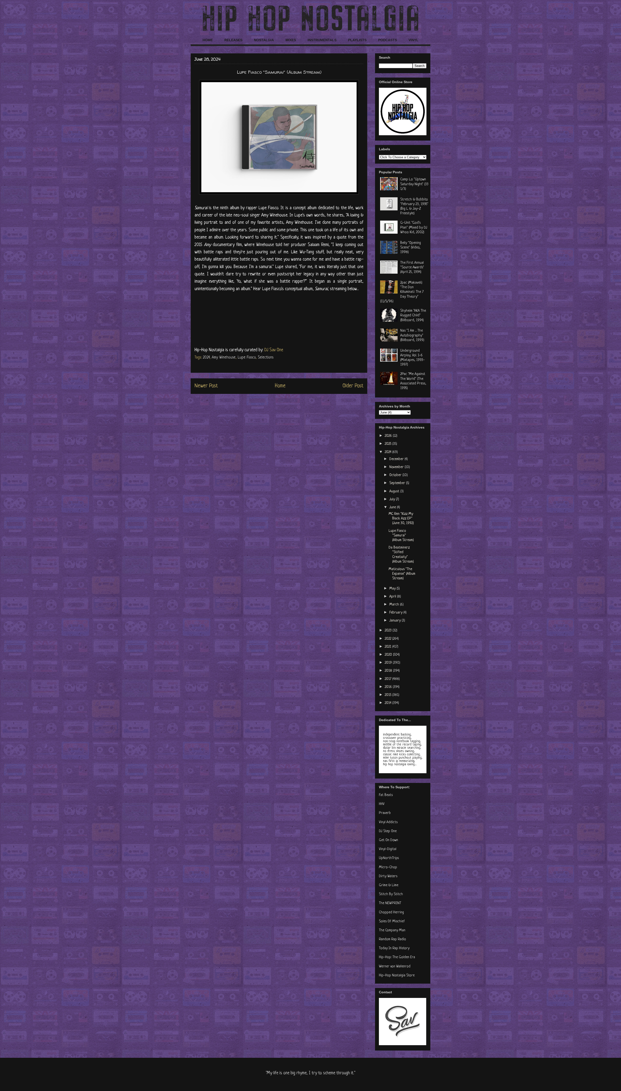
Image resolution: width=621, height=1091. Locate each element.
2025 (388, 444)
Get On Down (388, 840)
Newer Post (206, 386)
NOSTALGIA (264, 40)
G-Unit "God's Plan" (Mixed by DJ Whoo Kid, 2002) (413, 227)
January (395, 621)
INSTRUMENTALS (322, 40)
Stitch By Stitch (391, 894)
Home (280, 386)
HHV (381, 804)
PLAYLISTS (357, 40)
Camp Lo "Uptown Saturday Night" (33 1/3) (414, 184)
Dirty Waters (388, 876)
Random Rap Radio (392, 939)
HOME (208, 40)
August (394, 491)
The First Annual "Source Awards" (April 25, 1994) (412, 267)
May (393, 589)
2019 (389, 663)
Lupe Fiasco (247, 357)
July (392, 499)
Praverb (385, 813)
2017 (388, 679)
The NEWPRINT (390, 903)
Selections (265, 357)
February (396, 613)
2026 (389, 436)
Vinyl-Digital (387, 849)
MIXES (291, 40)
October (395, 475)
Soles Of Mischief (392, 921)
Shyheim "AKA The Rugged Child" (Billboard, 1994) (413, 315)
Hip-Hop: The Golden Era (397, 957)
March (394, 605)
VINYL (413, 40)
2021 (388, 647)
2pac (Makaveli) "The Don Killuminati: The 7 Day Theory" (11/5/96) (402, 292)
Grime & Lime (388, 885)
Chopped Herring (391, 912)
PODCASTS (387, 40)
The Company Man (392, 930)
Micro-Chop (388, 867)
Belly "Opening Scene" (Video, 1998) (410, 247)
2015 (388, 695)
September (397, 483)
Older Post (353, 386)
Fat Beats (386, 795)
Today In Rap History (394, 948)
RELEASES (233, 40)
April (393, 597)
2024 (206, 357)
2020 (389, 655)
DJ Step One (388, 831)
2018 (389, 671)
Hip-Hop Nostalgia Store (397, 975)
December (397, 459)
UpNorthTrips (389, 858)
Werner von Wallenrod (394, 966)
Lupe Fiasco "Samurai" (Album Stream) (401, 535)
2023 (388, 631)
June (393, 507)
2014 (388, 703)
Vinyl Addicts (388, 822)
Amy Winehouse (224, 357)
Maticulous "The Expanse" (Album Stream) (402, 574)
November (397, 467)
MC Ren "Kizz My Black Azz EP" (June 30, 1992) (401, 518)
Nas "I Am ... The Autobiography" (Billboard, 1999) (412, 335)
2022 (388, 639)
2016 (389, 687)
